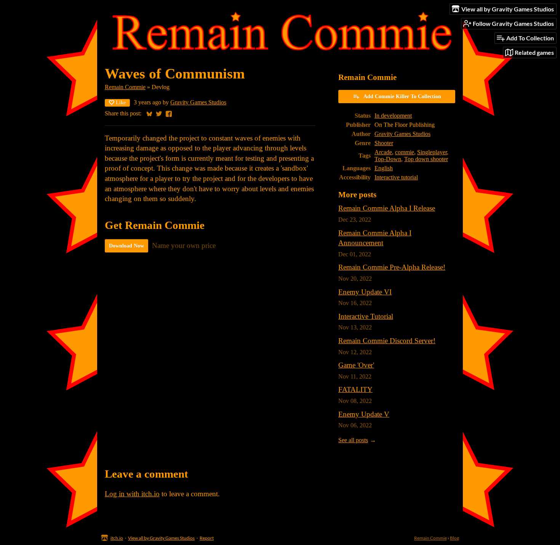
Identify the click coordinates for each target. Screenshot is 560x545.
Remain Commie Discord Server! (386, 341)
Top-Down (387, 159)
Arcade (383, 152)
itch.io (116, 538)
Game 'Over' (356, 365)
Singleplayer (432, 152)
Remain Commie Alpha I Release (386, 208)
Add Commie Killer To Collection (402, 96)
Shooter (383, 143)
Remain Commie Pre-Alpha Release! (391, 267)
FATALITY (355, 389)
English (383, 168)
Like (121, 102)
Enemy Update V (363, 414)
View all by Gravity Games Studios (161, 538)
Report (207, 538)
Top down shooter (426, 159)
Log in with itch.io (132, 494)
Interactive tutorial (396, 177)
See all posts (353, 440)
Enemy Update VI (365, 292)
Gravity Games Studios (198, 102)
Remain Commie (125, 87)
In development (393, 115)
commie (404, 152)
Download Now (126, 246)
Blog (454, 538)
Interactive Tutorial (365, 316)
